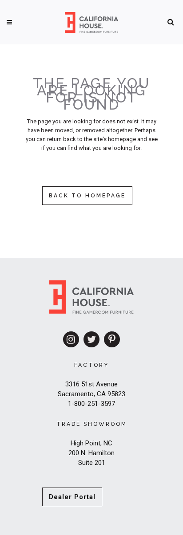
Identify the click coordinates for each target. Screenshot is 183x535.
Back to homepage (87, 196)
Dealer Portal (72, 497)
